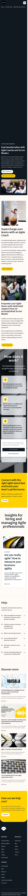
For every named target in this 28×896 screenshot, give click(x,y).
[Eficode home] (4, 3)
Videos (16, 855)
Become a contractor (8, 176)
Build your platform (5, 843)
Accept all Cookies (13, 449)
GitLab (2, 852)
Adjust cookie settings (14, 453)
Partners (3, 877)
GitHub (2, 849)
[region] (14, 448)
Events (16, 849)
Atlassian (3, 846)
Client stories (18, 841)
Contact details (4, 866)
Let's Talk (4, 501)
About (2, 869)
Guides (16, 846)
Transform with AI (5, 841)
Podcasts (17, 852)
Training (3, 855)
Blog (16, 843)
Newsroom (3, 872)
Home (2, 7)
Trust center (4, 883)
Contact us (5, 815)
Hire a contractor (7, 171)
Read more (7, 584)
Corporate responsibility (6, 880)
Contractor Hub (8, 7)
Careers (3, 874)
